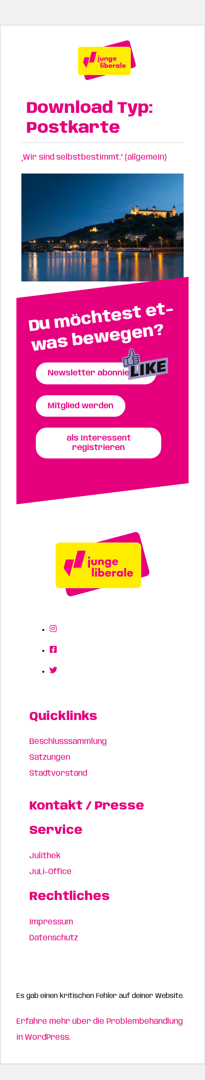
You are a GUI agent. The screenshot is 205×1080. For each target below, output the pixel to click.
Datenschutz (53, 938)
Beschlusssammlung (68, 741)
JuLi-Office (50, 872)
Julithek (45, 856)
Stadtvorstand (58, 773)
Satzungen (49, 757)
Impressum (51, 922)
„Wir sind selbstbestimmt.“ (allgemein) (94, 157)
